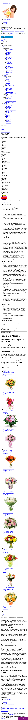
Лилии (8, 56)
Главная (2, 126)
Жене (3, 150)
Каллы (8, 54)
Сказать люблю (6, 158)
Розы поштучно (10, 85)
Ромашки (8, 61)
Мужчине (8, 121)
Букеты (5, 46)
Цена (4, 370)
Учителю (8, 119)
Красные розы (9, 89)
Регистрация (6, 3)
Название (5, 368)
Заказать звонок (7, 36)
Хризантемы (9, 63)
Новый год (9, 111)
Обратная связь (4, 711)
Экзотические (9, 67)
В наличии (6, 375)
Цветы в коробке (10, 102)
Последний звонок (11, 110)
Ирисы (8, 53)
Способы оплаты (7, 20)
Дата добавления (7, 374)
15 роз (7, 80)
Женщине (4, 140)
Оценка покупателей (8, 372)
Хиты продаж (6, 371)
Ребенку (8, 117)
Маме (3, 144)
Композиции (6, 99)
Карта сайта (21, 708)
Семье (7, 120)
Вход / (4, 1)
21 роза (8, 81)
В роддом (4, 161)
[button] (23, 718)
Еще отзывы (4, 326)
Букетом (4, 165)
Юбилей (8, 106)
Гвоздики (8, 52)
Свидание (8, 107)
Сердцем (4, 168)
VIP (7, 74)
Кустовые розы (10, 95)
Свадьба (8, 108)
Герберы (8, 50)
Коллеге (8, 116)
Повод (5, 103)
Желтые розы (9, 92)
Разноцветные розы (11, 93)
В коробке (4, 169)
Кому (4, 114)
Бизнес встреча (6, 162)
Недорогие (9, 72)
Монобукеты (9, 70)
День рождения (10, 105)
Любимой (8, 123)
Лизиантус (9, 57)
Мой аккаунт (4, 708)
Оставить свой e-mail (5, 332)
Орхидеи (8, 58)
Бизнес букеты (9, 68)
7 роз (7, 77)
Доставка (5, 22)
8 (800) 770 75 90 (14, 33)
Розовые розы (9, 90)
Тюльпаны (8, 62)
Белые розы (9, 88)
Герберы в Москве (5, 132)
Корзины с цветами (11, 101)
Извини (4, 159)
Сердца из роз (9, 98)
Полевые (8, 66)
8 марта (8, 112)
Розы (4, 75)
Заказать (5, 394)
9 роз (7, 79)
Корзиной (4, 166)
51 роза (8, 83)
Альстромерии (9, 49)
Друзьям (8, 115)
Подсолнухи (9, 59)
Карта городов (7, 19)
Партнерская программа (9, 24)
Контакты (5, 23)
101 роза (8, 84)
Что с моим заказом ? (12, 708)
